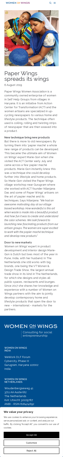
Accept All (31, 435)
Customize (31, 443)
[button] (50, 3)
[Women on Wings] (18, 3)
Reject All (31, 451)
